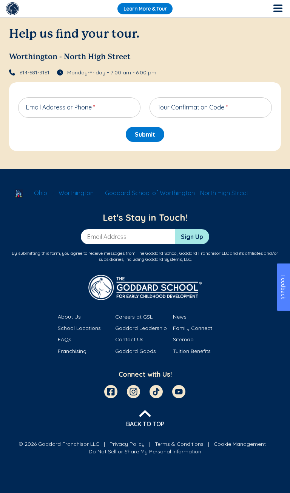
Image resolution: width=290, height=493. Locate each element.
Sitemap (183, 339)
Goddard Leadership (141, 328)
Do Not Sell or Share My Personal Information (145, 451)
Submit (145, 134)
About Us (69, 316)
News (180, 316)
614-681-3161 (34, 72)
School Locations (79, 328)
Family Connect (192, 328)
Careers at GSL (134, 316)
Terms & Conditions (179, 444)
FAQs (64, 339)
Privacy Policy (127, 444)
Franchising (72, 351)
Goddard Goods (135, 351)
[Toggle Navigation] (277, 8)
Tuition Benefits (192, 351)
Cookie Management (240, 444)
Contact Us (129, 339)
